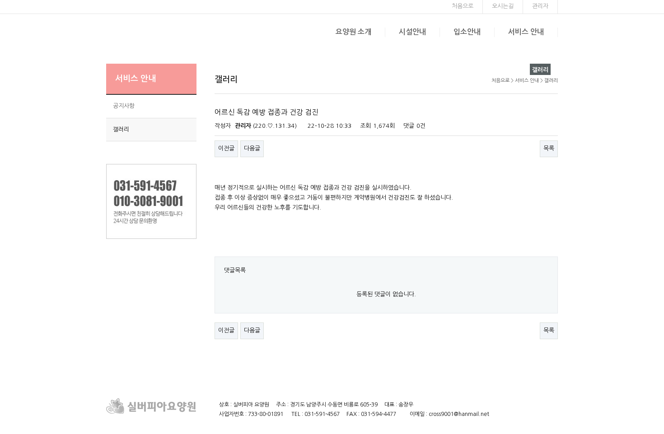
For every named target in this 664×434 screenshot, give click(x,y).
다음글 (252, 148)
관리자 (540, 6)
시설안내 (412, 31)
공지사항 (124, 106)
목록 (548, 148)
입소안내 (467, 31)
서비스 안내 (526, 31)
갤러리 (121, 129)
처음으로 (462, 6)
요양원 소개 (353, 31)
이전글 (226, 148)
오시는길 (503, 6)
